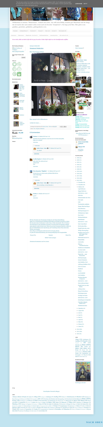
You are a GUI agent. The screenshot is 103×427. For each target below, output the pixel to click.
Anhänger (42, 396)
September (80, 308)
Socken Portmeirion (82, 260)
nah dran (21, 410)
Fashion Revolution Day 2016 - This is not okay (22, 87)
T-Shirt (29, 407)
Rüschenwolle (14, 405)
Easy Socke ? (81, 215)
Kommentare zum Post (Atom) (42, 241)
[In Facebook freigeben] (64, 126)
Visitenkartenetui (43, 409)
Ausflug (77, 341)
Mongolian (80, 150)
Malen (57, 402)
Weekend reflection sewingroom (82, 278)
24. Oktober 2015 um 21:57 (43, 193)
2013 (78, 331)
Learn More (78, 3)
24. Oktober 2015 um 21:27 (54, 171)
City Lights (80, 200)
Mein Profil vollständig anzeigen (82, 72)
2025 (78, 160)
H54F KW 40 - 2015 (82, 297)
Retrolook (63, 404)
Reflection (42, 128)
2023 (78, 162)
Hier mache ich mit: (64, 35)
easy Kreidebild (81, 273)
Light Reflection (81, 189)
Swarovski (23, 407)
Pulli (45, 404)
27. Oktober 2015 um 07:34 (55, 148)
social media (81, 242)
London (86, 346)
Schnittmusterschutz (82, 305)
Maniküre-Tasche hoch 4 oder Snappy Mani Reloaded (83, 234)
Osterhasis (21, 115)
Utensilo (21, 409)
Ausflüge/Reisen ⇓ (24, 30)
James (37, 123)
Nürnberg (15, 404)
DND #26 (80, 195)
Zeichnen (83, 409)
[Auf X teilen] (63, 126)
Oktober (80, 187)
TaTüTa (33, 407)
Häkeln (77, 346)
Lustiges (44, 402)
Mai (79, 317)
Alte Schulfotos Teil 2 (83, 262)
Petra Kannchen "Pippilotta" (40, 171)
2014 (78, 329)
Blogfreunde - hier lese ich (31, 35)
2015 (78, 180)
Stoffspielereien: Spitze (83, 213)
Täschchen (86, 407)
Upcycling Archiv (54, 35)
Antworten (35, 142)
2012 (78, 333)
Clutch (28, 399)
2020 (78, 169)
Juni (79, 315)
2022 (78, 164)
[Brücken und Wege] (83, 98)
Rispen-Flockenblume (83, 291)
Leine (29, 402)
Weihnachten (66, 409)
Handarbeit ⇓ (33, 30)
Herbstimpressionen (82, 293)
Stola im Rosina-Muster (83, 283)
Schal (20, 405)
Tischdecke (52, 407)
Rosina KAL (85, 350)
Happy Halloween (82, 191)
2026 (78, 157)
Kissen (89, 400)
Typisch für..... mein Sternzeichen (82, 254)
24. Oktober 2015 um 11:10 (44, 136)
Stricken (85, 351)
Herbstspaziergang (82, 257)
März (79, 322)
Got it (85, 3)
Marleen (35, 136)
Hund (75, 400)
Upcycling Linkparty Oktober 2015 (82, 302)
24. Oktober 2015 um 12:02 (47, 159)
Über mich (47, 30)
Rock (79, 404)
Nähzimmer (85, 402)
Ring (74, 404)
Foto (34, 128)
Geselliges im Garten (82, 295)
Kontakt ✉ (54, 30)
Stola (87, 405)
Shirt (50, 405)
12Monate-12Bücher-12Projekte (19, 396)
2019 (78, 171)
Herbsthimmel (81, 219)
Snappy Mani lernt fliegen (84, 206)
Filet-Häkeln (77, 399)
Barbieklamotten (70, 396)
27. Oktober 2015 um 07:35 (55, 183)
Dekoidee (77, 345)
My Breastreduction (44, 35)
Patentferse (35, 404)
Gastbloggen (22, 400)
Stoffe (83, 405)
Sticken (78, 405)
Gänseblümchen (81, 208)
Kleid (16, 402)
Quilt (50, 404)
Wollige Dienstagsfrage (83, 230)
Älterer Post (68, 235)
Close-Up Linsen (82, 266)
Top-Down (65, 407)
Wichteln (78, 409)
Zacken (79, 271)
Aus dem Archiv (81, 249)
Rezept (76, 350)
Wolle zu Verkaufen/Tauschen (83, 244)
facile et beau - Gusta (42, 148)
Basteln (85, 341)
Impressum (13, 35)
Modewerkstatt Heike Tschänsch (83, 142)
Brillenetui (23, 399)
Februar (80, 324)
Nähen (85, 348)
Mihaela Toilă (81, 146)
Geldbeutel (29, 400)
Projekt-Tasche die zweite (83, 228)
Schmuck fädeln (78, 351)
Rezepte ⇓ (40, 30)
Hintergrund (68, 400)
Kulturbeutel (22, 402)
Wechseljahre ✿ (62, 30)
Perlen (40, 404)
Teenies (77, 353)
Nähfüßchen (79, 402)
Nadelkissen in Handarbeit (84, 247)
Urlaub (14, 409)
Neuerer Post (33, 235)
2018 (78, 173)
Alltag (77, 339)
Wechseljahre (78, 354)
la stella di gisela (37, 159)
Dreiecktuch (69, 399)
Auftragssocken (81, 289)
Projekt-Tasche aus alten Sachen (83, 286)
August (80, 310)
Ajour (30, 396)
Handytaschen (60, 400)
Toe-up (58, 407)
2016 (78, 178)
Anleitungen (85, 339)
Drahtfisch (80, 268)
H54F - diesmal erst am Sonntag (22, 95)
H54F (36, 400)
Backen (63, 396)
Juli (79, 313)
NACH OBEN (94, 422)
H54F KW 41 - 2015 (82, 281)
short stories (82, 356)
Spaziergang (64, 405)
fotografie (38, 128)
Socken (56, 406)
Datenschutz (21, 35)
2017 (78, 176)
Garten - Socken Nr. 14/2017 (21, 123)
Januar (79, 326)
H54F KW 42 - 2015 (82, 252)
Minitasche (63, 402)
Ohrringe (23, 404)
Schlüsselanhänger (27, 405)
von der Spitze (42, 410)
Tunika (76, 407)
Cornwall (77, 342)
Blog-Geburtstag (15, 399)
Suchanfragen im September (84, 300)
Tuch (71, 407)
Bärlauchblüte (81, 239)
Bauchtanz (87, 396)
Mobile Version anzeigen (50, 237)
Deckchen (46, 399)
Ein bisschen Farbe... (82, 226)
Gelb (79, 202)
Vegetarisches (85, 353)
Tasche (39, 407)
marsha (35, 193)
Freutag (14, 400)
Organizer (29, 404)
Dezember (80, 182)
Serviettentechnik (44, 405)
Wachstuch (51, 409)
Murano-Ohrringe (21, 108)
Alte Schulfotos (81, 275)
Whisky (73, 409)
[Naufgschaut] (83, 87)
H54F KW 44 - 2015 (82, 193)
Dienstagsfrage (61, 399)
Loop (39, 402)
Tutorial (80, 407)
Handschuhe (44, 400)
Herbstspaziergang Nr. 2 (83, 210)
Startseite (15, 30)
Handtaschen (52, 400)
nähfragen (27, 410)
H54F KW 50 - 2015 (21, 101)
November (80, 184)
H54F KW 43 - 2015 (82, 221)
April (79, 319)
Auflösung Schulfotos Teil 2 (84, 264)
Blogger (57, 391)
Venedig (36, 409)
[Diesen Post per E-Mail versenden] (60, 126)
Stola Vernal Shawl (82, 224)
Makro (77, 348)
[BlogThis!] (62, 126)
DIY (85, 343)
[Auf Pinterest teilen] (65, 126)
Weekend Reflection (82, 217)
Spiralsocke (71, 405)
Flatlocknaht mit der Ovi (83, 237)
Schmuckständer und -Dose (84, 197)
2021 (78, 167)
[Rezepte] (83, 109)
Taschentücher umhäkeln (83, 204)
